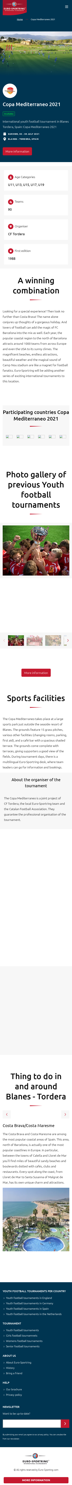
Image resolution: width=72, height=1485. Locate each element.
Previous (4, 640)
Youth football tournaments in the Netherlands (34, 1314)
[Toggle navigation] (66, 6)
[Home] (15, 7)
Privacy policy (14, 1394)
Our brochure (14, 1389)
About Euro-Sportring (18, 1362)
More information (17, 151)
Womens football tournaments (24, 1341)
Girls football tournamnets (21, 1335)
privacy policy (43, 1434)
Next (68, 640)
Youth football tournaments (22, 1330)
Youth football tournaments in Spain (27, 1308)
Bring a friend (14, 1373)
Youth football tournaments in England (29, 1298)
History (10, 1367)
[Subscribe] (65, 1423)
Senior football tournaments (23, 1346)
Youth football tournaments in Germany (29, 1303)
